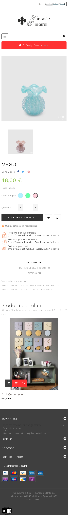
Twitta (23, 171)
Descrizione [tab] (34, 262)
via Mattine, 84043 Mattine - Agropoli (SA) (34, 496)
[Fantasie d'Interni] (34, 20)
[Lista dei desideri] (48, 217)
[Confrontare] (57, 217)
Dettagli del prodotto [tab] (34, 268)
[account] (40, 4)
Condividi (18, 171)
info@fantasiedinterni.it (38, 433)
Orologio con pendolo (14, 394)
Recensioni (34, 273)
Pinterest (29, 171)
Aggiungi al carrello (22, 217)
